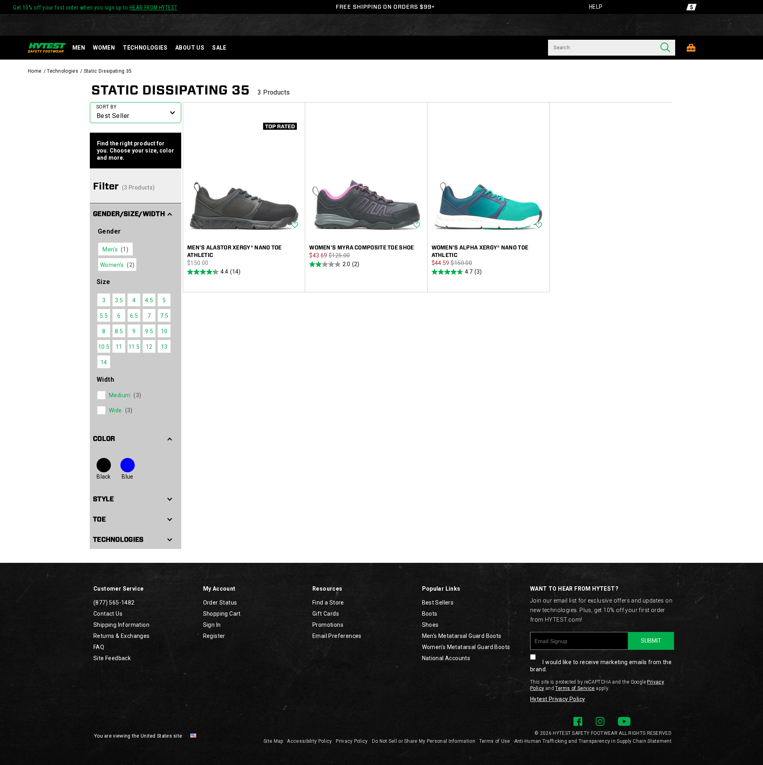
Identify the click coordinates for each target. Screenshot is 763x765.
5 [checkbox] (164, 300)
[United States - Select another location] (193, 736)
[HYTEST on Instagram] (600, 721)
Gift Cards (325, 613)
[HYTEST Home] (47, 47)
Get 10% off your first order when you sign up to (95, 7)
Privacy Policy (352, 741)
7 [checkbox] (149, 316)
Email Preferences (337, 636)
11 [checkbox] (119, 347)
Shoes (430, 625)
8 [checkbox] (103, 331)
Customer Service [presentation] (118, 588)
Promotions (327, 625)
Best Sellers (438, 602)
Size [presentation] (103, 282)
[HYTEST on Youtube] (624, 721)
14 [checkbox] (104, 362)
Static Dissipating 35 (170, 90)
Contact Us (107, 613)
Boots (430, 613)
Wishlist (295, 225)
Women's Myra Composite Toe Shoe (361, 248)
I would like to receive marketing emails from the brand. (601, 665)
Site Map (273, 741)
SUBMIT (651, 641)
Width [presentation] (105, 379)
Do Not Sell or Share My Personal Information (423, 741)
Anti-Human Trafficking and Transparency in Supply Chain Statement (593, 741)
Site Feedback (112, 658)
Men (78, 47)
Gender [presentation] (109, 231)
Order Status (220, 602)
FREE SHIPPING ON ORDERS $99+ (385, 7)
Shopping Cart (222, 613)
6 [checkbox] (118, 316)
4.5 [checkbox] (149, 300)
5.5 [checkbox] (104, 316)
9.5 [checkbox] (149, 331)
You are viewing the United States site (138, 736)
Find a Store (328, 602)
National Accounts (446, 658)
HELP (596, 7)
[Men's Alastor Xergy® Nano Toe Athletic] (244, 173)
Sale (219, 47)
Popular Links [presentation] (441, 588)
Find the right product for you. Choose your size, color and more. (135, 150)
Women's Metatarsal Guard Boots (466, 647)
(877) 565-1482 (114, 602)
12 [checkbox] (149, 347)
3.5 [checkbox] (119, 300)
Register (214, 636)
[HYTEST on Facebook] (578, 721)
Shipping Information (121, 625)
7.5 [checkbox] (164, 316)
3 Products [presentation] (274, 92)
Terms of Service (575, 688)
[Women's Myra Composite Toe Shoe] (366, 173)
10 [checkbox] (164, 331)
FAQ (98, 647)
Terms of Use (494, 741)
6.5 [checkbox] (134, 316)
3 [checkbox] (103, 300)
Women (104, 47)
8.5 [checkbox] (119, 331)
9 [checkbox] (134, 331)
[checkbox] (135, 395)
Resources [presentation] (327, 588)
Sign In (212, 625)
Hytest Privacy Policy (557, 699)
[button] (135, 213)
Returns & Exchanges (121, 636)
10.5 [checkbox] (104, 347)
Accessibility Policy (309, 741)
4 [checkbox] (134, 300)
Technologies (145, 47)
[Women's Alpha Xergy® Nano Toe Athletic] (488, 173)
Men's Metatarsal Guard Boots (462, 636)
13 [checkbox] (164, 347)
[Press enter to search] (665, 48)
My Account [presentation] (219, 588)
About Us (189, 47)
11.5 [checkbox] (134, 347)
